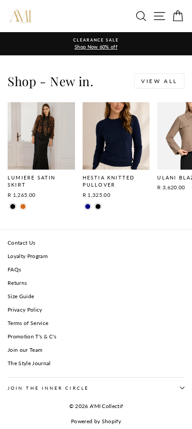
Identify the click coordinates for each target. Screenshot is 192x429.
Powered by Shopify (96, 421)
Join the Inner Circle (48, 388)
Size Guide (21, 296)
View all (159, 81)
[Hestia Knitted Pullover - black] (98, 206)
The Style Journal (29, 363)
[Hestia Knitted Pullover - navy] (87, 206)
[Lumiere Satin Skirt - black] (12, 206)
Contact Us (21, 242)
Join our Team (25, 349)
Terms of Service (28, 323)
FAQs (14, 269)
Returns (17, 282)
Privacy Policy (25, 309)
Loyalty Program (28, 256)
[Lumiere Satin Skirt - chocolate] (23, 206)
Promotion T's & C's (32, 336)
